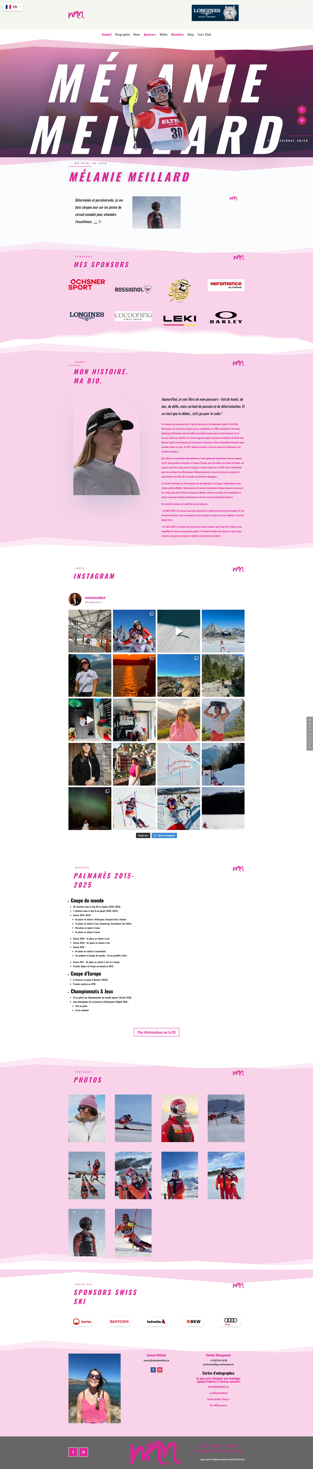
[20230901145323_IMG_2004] (133, 1141)
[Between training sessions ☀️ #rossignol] (89, 675)
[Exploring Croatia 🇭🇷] (178, 675)
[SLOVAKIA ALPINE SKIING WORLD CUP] (133, 1255)
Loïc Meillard (231, 1445)
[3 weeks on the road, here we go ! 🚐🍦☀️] (223, 675)
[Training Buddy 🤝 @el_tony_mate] (134, 719)
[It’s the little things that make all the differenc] (89, 764)
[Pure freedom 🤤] (178, 631)
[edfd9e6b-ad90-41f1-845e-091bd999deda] (133, 1198)
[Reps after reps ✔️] (89, 719)
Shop (190, 34)
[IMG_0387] (179, 1198)
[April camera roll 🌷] (134, 764)
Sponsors (150, 34)
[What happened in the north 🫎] (89, 808)
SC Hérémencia (203, 1450)
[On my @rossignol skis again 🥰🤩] (223, 631)
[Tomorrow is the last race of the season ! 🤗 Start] (178, 808)
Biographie (122, 34)
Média (164, 34)
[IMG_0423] (226, 1198)
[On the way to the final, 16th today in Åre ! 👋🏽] (223, 808)
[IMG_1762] (86, 1255)
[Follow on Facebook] (302, 109)
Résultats (177, 34)
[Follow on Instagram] (302, 120)
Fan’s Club (204, 34)
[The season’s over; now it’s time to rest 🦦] (223, 764)
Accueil (107, 34)
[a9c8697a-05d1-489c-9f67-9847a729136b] (179, 1141)
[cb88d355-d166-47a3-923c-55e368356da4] (86, 1198)
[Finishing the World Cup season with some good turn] (134, 808)
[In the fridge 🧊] (89, 631)
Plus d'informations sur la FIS (157, 1032)
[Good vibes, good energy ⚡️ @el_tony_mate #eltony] (134, 631)
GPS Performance (224, 1450)
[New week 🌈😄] (223, 719)
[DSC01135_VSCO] (86, 1141)
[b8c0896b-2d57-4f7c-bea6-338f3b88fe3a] (226, 1141)
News (137, 34)
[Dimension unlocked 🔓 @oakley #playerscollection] (178, 719)
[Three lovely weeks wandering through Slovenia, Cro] (134, 675)
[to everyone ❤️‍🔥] (178, 764)
